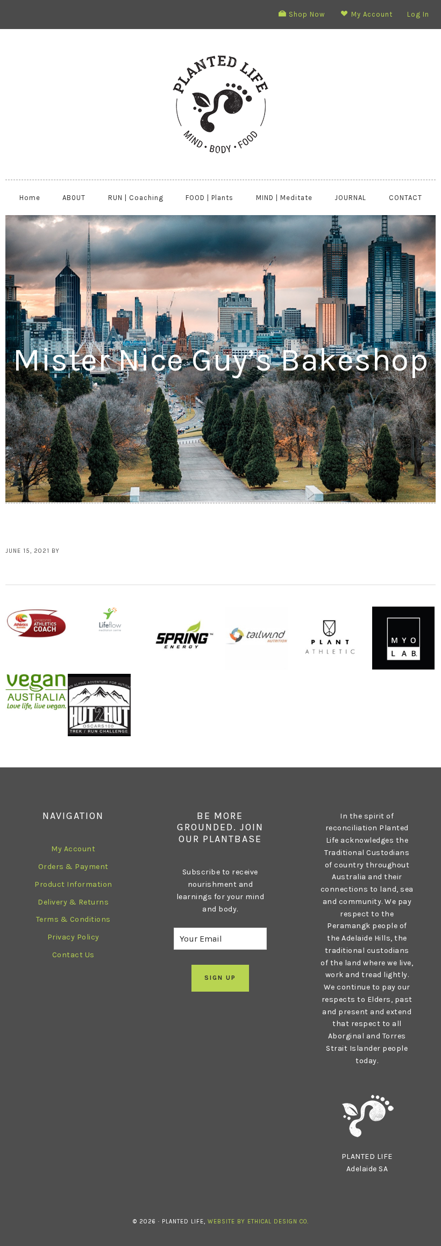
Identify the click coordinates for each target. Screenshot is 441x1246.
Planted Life (220, 104)
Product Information (73, 884)
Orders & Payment (73, 866)
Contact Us (73, 954)
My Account (73, 848)
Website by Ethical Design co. (258, 1221)
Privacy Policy (73, 937)
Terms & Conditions (73, 919)
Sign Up (220, 977)
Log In (418, 14)
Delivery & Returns (73, 902)
